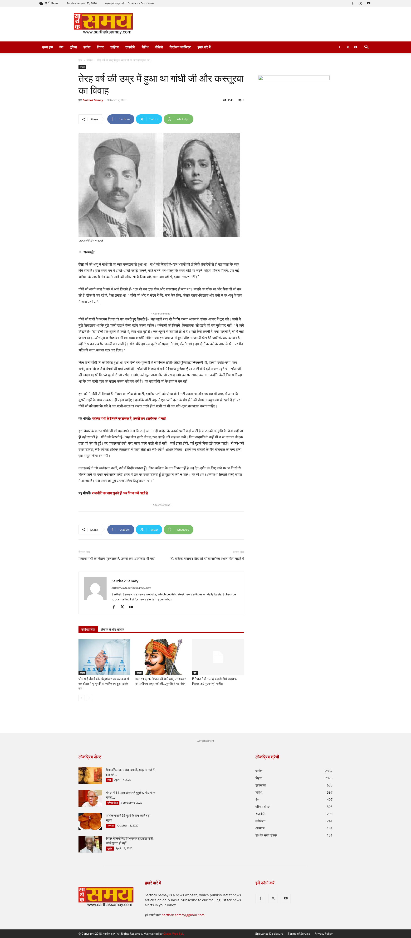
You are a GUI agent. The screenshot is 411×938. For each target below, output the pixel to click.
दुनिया (73, 47)
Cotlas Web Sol (173, 934)
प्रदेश (86, 47)
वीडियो (159, 47)
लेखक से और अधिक (112, 629)
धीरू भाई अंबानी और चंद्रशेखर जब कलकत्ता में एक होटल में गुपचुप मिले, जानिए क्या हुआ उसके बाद (103, 683)
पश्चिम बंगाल (113, 802)
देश (61, 47)
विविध (145, 47)
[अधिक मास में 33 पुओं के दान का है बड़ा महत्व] (90, 821)
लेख (109, 779)
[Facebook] (352, 3)
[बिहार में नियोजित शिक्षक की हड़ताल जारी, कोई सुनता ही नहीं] (90, 844)
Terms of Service (299, 934)
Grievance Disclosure (141, 3)
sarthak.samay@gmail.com (183, 915)
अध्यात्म (111, 825)
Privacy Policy (324, 934)
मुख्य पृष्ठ (47, 47)
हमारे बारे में (204, 47)
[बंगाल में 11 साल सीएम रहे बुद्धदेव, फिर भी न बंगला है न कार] (90, 798)
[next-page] (89, 698)
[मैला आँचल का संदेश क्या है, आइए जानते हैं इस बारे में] (90, 775)
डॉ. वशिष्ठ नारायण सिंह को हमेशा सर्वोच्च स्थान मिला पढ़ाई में (207, 559)
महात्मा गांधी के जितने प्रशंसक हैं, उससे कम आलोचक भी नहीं (129, 418)
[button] (366, 47)
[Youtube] (368, 3)
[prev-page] (81, 698)
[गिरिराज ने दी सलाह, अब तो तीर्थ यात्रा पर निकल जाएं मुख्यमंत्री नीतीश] (218, 657)
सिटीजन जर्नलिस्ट (180, 47)
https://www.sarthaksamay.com (131, 587)
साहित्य (114, 47)
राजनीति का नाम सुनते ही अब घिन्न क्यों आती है (120, 493)
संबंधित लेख (88, 629)
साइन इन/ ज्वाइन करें (114, 3)
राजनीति (130, 47)
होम (80, 60)
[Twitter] (360, 3)
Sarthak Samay (93, 100)
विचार (100, 47)
